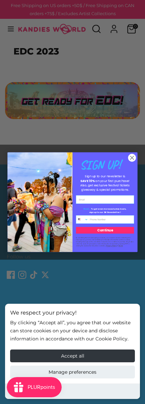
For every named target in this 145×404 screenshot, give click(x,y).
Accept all (72, 356)
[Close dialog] (132, 157)
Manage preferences (72, 372)
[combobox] (82, 219)
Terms (120, 246)
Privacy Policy (111, 246)
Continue (105, 230)
